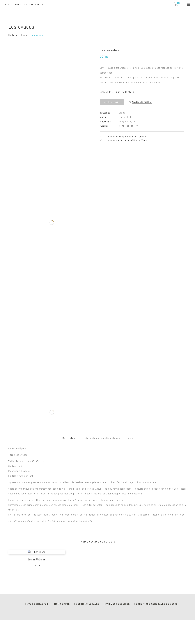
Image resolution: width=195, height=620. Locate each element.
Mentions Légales (87, 603)
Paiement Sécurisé (117, 603)
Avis (130, 438)
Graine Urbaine (36, 559)
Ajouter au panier (112, 102)
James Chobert (127, 117)
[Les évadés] (119, 126)
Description (69, 438)
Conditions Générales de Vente (157, 603)
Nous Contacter (37, 603)
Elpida (122, 112)
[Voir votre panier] (176, 4)
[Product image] (36, 552)
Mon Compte (62, 603)
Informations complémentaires (102, 438)
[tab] (68, 438)
